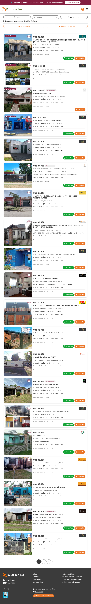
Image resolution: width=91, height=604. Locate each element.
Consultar (80, 58)
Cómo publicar (68, 574)
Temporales (38, 582)
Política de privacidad (71, 582)
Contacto (39, 592)
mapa (75, 17)
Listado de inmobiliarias (72, 577)
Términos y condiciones (72, 579)
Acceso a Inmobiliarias (44, 596)
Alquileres (37, 579)
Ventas (36, 577)
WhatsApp (69, 58)
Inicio (35, 574)
